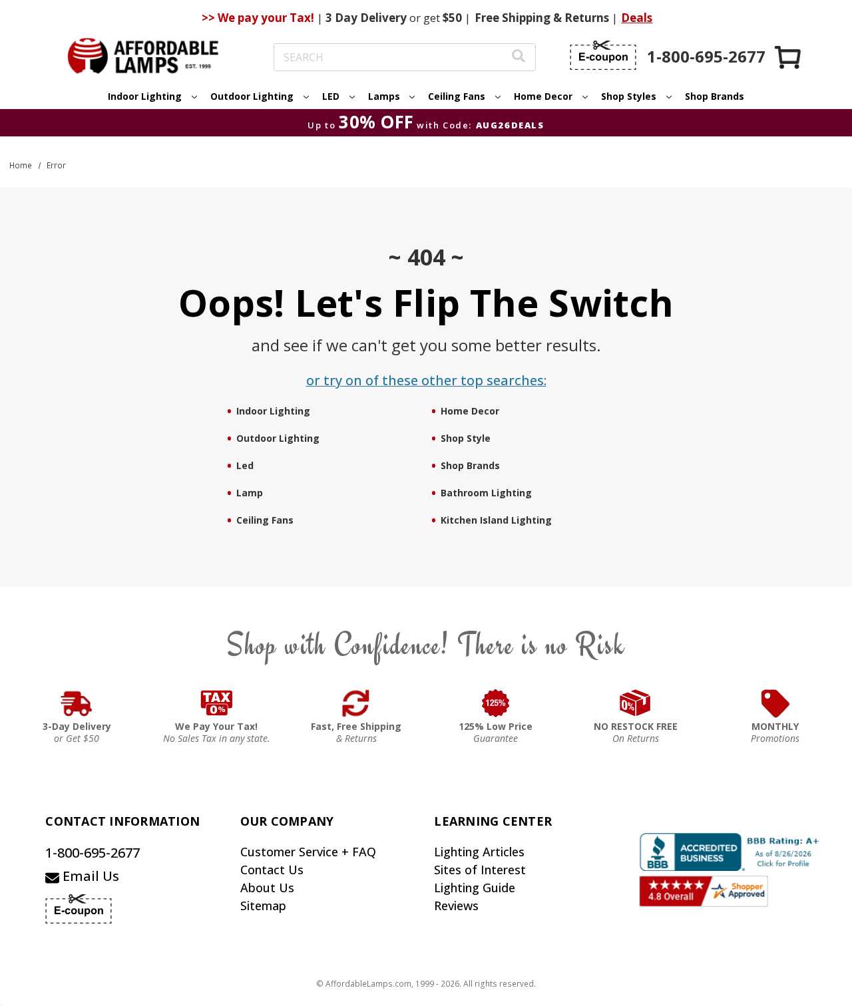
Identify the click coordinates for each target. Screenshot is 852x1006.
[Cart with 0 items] (789, 57)
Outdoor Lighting (278, 438)
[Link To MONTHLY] (775, 703)
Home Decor (470, 411)
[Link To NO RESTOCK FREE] (635, 703)
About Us (267, 888)
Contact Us (272, 870)
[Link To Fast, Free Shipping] (356, 703)
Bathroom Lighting (486, 492)
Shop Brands (714, 96)
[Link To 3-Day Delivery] (76, 703)
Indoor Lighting (273, 411)
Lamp (249, 492)
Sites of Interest (480, 870)
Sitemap (263, 906)
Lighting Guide (474, 888)
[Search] (518, 58)
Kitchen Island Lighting (496, 520)
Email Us (89, 876)
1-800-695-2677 (92, 853)
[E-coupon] (603, 55)
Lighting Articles (479, 852)
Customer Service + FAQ (308, 852)
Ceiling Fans (265, 520)
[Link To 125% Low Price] (495, 703)
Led (245, 465)
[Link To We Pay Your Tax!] (216, 703)
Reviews (456, 906)
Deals (636, 17)
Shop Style (466, 438)
